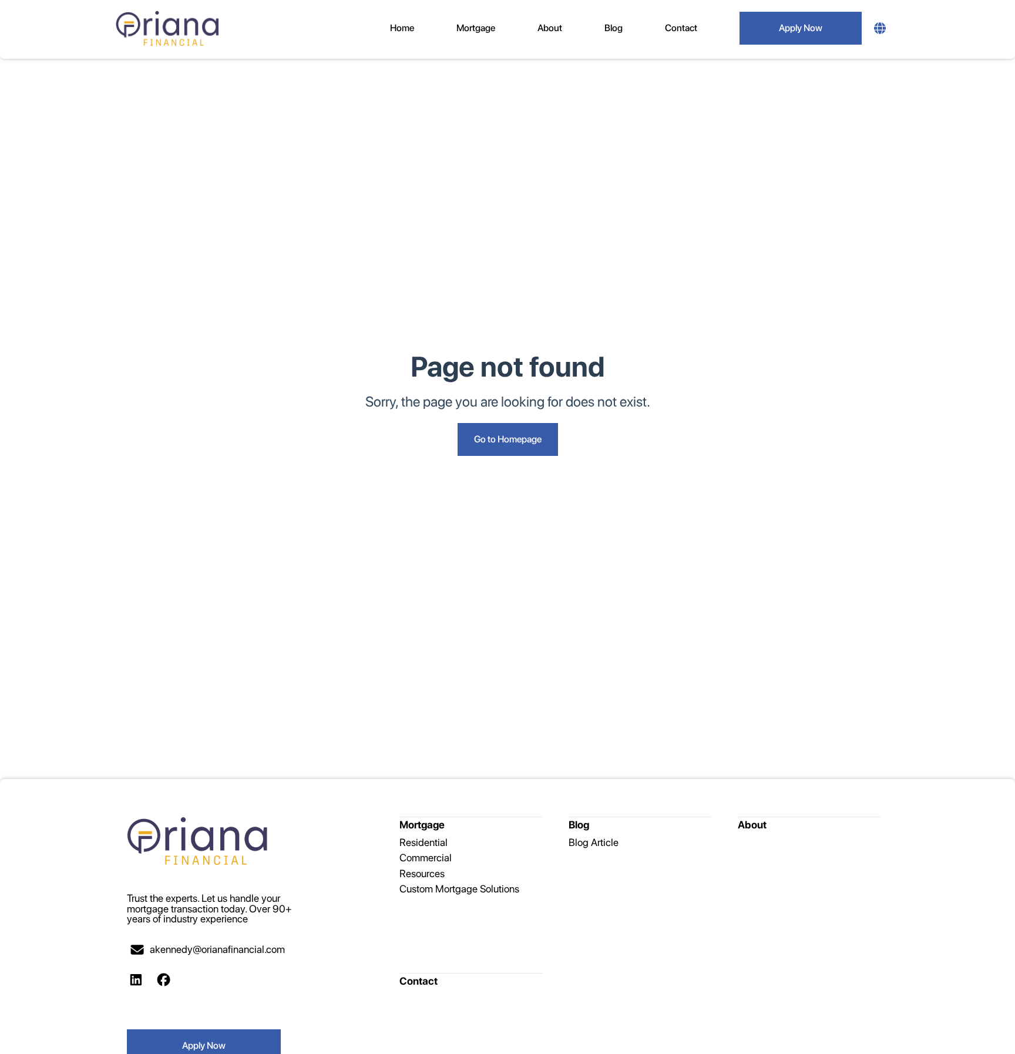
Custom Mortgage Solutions (459, 888)
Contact (681, 27)
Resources (422, 873)
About (549, 27)
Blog (613, 27)
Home (402, 27)
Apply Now (800, 27)
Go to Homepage (508, 439)
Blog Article (594, 842)
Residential (423, 842)
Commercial (425, 857)
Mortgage (475, 27)
